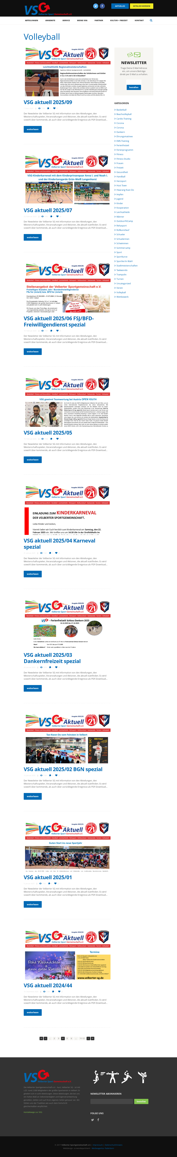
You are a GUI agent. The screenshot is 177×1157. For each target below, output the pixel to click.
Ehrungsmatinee (124, 136)
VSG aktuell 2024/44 (48, 985)
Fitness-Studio (123, 158)
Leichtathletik (123, 212)
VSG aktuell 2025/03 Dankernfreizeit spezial (52, 658)
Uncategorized (123, 283)
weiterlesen (33, 129)
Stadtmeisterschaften (127, 265)
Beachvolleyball (124, 114)
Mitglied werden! (141, 6)
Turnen (120, 279)
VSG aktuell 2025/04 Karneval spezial (59, 543)
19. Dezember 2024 (31, 991)
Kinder (119, 203)
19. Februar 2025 (30, 331)
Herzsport (121, 181)
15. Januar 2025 (29, 775)
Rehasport (121, 225)
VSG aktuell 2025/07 (48, 210)
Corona (120, 127)
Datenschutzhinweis (113, 1145)
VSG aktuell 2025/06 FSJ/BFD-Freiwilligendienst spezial (59, 321)
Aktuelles (120, 6)
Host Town (121, 185)
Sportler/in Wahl (124, 261)
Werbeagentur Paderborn (103, 1148)
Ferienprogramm (124, 149)
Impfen (119, 194)
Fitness (119, 154)
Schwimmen (122, 243)
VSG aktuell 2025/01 (48, 877)
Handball (120, 176)
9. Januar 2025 (29, 883)
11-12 (82, 1038)
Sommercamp (123, 247)
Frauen (119, 163)
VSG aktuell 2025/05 (48, 432)
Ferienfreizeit (122, 145)
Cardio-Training (123, 118)
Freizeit (119, 167)
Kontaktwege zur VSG (33, 1112)
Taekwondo (122, 270)
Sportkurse (121, 256)
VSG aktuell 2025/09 (48, 102)
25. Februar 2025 (30, 216)
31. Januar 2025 (29, 553)
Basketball (121, 109)
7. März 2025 (28, 108)
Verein (119, 287)
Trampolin (121, 274)
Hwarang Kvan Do (125, 189)
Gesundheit (122, 172)
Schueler (120, 234)
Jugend (119, 198)
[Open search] (151, 20)
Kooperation (122, 207)
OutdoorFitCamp (124, 221)
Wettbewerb (122, 296)
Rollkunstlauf (122, 230)
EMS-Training (122, 141)
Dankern (120, 132)
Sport (119, 252)
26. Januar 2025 (29, 667)
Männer (120, 216)
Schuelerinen (122, 239)
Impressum (98, 1145)
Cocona (120, 123)
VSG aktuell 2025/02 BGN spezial (63, 769)
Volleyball (121, 292)
